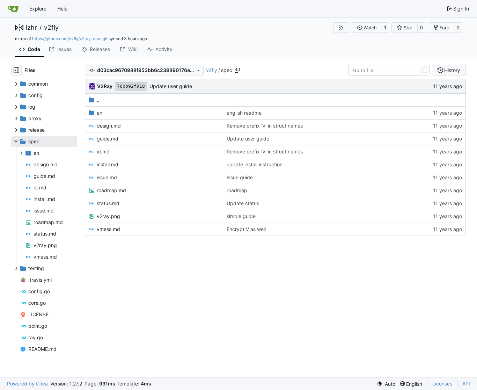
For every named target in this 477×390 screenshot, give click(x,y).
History (452, 70)
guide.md (107, 139)
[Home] (13, 8)
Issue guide (240, 177)
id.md (103, 151)
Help (62, 9)
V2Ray (104, 86)
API (466, 384)
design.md (109, 126)
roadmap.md (111, 190)
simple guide (241, 216)
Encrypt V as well (246, 229)
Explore (37, 9)
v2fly (51, 27)
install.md (107, 164)
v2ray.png (108, 216)
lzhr (31, 27)
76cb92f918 (131, 86)
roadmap (237, 190)
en (99, 113)
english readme (244, 113)
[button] (367, 27)
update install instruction (254, 164)
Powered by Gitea (27, 384)
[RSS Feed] (341, 27)
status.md (108, 203)
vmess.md (108, 229)
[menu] (386, 384)
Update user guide (170, 86)
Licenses (442, 384)
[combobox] (389, 70)
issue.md (107, 177)
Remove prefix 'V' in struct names (265, 126)
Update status (243, 203)
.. (98, 100)
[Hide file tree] (16, 70)
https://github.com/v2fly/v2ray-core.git (70, 38)
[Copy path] (237, 70)
